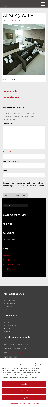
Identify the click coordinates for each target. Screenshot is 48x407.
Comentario (8, 123)
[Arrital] (4, 3)
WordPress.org (9, 269)
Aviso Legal (26, 403)
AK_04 (23, 20)
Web (5, 171)
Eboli (7, 322)
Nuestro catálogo (11, 303)
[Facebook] (6, 358)
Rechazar (24, 391)
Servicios (9, 307)
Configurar (24, 398)
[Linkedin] (15, 358)
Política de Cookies (15, 403)
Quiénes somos (11, 300)
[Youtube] (10, 358)
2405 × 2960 (16, 20)
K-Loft (8, 328)
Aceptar (24, 384)
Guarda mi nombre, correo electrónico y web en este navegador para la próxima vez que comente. (24, 184)
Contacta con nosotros (13, 310)
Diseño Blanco (11, 325)
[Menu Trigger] (43, 3)
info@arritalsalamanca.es (17, 352)
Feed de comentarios (11, 265)
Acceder (6, 256)
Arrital (8, 331)
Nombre (7, 152)
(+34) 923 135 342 (21, 348)
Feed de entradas (10, 260)
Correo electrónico (11, 161)
